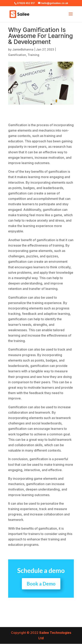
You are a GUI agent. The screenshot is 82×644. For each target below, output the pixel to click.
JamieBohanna (22, 49)
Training (33, 54)
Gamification (17, 54)
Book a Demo (41, 584)
